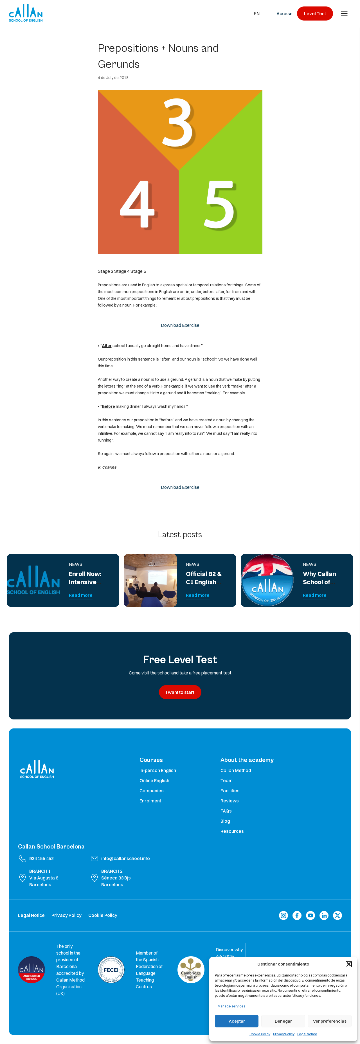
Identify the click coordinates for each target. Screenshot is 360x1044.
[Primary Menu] (344, 13)
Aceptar (237, 1021)
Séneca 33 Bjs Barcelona (116, 881)
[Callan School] (25, 13)
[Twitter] (337, 915)
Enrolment (150, 801)
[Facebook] (297, 915)
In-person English (158, 770)
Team (226, 780)
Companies (152, 790)
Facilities (230, 790)
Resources (232, 831)
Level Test (315, 13)
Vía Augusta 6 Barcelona (43, 881)
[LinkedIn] (324, 915)
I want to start (180, 692)
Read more (81, 595)
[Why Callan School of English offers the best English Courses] (267, 580)
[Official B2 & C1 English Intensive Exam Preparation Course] (150, 580)
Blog (225, 821)
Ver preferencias (329, 1021)
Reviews (229, 801)
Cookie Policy (259, 1034)
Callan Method (235, 770)
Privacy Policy (283, 1034)
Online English (154, 780)
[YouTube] (310, 915)
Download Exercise (180, 325)
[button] (349, 964)
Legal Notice (307, 1034)
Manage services (231, 1006)
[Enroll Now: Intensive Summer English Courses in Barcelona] (33, 580)
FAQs (226, 811)
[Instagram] (283, 915)
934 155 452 (41, 858)
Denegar (283, 1021)
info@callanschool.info (125, 858)
